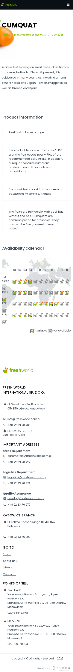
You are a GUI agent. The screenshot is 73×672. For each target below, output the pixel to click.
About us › (10, 561)
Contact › (9, 574)
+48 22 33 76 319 (18, 483)
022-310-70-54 (17, 644)
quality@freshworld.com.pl (25, 498)
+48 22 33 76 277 (19, 505)
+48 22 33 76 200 (19, 425)
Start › (7, 554)
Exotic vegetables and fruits (30, 34)
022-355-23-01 (17, 613)
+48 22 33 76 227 (18, 462)
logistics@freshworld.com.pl (26, 477)
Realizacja (44, 668)
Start (5, 34)
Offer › (7, 567)
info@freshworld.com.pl (23, 419)
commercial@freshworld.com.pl (29, 456)
